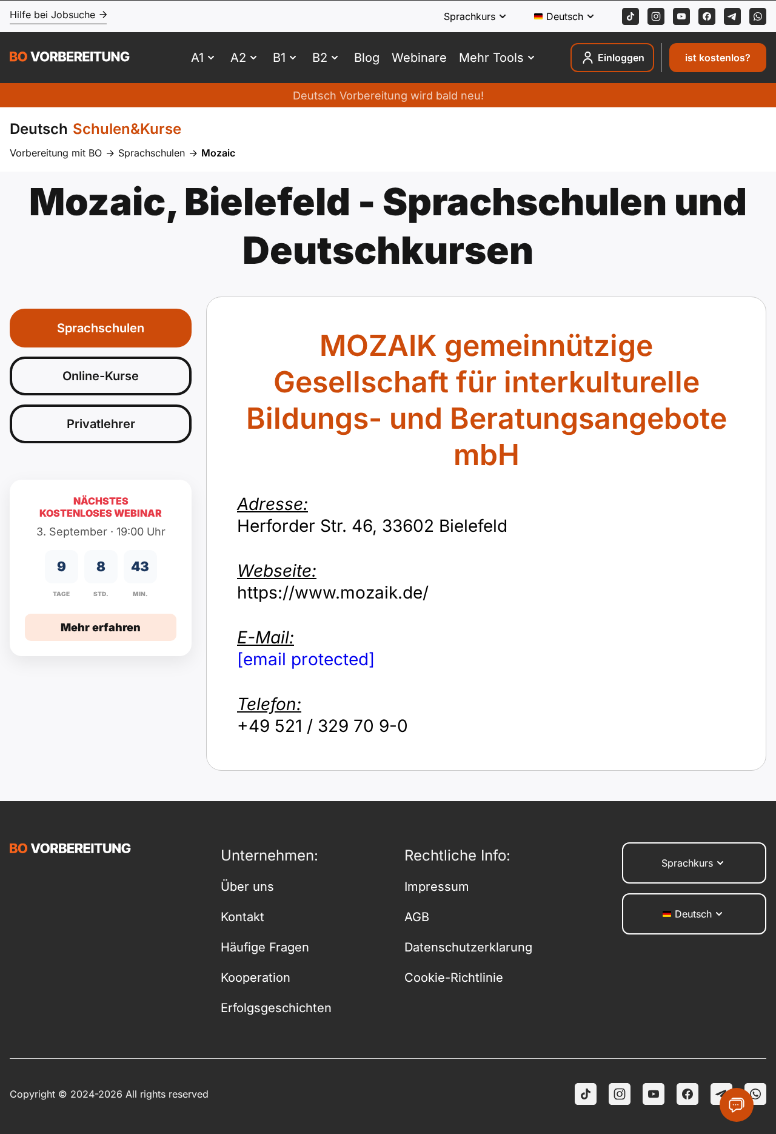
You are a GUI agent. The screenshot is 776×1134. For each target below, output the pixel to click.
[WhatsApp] (757, 16)
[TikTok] (630, 16)
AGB (416, 917)
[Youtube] (681, 16)
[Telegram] (732, 16)
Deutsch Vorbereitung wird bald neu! (388, 95)
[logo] (70, 58)
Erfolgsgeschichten (276, 1008)
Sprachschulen (151, 153)
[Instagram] (655, 16)
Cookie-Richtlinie (453, 977)
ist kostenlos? (718, 58)
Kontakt (242, 917)
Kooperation (255, 977)
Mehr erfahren (101, 627)
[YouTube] (653, 1094)
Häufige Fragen (265, 947)
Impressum (436, 886)
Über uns (247, 886)
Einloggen (621, 58)
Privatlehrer (101, 424)
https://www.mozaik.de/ (333, 581)
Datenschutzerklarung (468, 947)
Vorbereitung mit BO (56, 153)
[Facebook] (706, 16)
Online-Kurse (100, 376)
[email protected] (306, 659)
